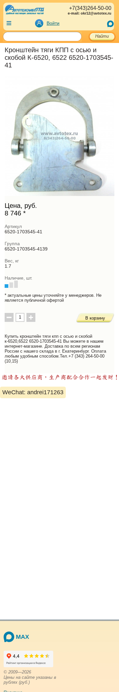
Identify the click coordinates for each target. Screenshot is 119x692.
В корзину (95, 318)
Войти (53, 23)
